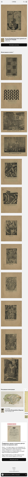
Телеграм (14, 468)
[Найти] (23, 2)
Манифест (14, 467)
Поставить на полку (14, 45)
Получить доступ (14, 459)
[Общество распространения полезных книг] (14, 2)
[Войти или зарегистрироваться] (26, 2)
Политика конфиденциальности (14, 471)
